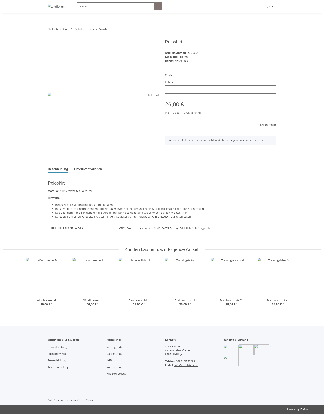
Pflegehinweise (57, 354)
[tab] (88, 170)
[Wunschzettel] (253, 6)
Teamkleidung (57, 360)
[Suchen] (158, 6)
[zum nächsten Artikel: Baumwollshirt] (272, 29)
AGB (109, 360)
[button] (246, 6)
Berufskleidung (57, 347)
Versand (195, 113)
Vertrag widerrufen (118, 347)
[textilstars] (56, 6)
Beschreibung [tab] (58, 169)
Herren (183, 56)
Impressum (113, 367)
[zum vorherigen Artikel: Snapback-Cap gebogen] (264, 29)
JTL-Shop (304, 409)
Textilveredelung (58, 367)
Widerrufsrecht (116, 373)
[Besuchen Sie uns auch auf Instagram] (52, 391)
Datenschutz (114, 354)
